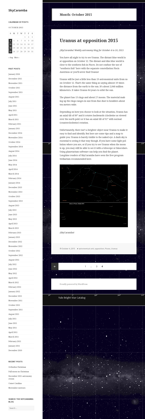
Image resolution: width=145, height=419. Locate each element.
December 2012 (15, 241)
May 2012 (12, 273)
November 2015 (15, 83)
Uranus (114, 248)
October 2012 (14, 251)
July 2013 (12, 210)
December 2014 (15, 133)
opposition (99, 248)
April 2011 (12, 332)
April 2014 (12, 169)
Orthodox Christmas (17, 367)
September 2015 (15, 92)
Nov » (16, 57)
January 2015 (14, 128)
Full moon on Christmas (18, 371)
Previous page (54, 266)
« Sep (10, 57)
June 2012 (12, 269)
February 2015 (14, 124)
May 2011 (12, 328)
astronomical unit (86, 248)
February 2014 (14, 178)
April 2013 (12, 223)
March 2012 (13, 282)
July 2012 (12, 264)
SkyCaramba (17, 10)
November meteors (16, 388)
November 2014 (15, 137)
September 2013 (15, 201)
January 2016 (14, 74)
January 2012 (14, 291)
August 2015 (13, 97)
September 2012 (15, 255)
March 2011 (13, 337)
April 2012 (12, 278)
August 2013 (13, 205)
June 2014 (12, 160)
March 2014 (13, 174)
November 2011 (15, 300)
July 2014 (12, 155)
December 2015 (15, 78)
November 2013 (15, 192)
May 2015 (12, 110)
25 (10, 51)
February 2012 (14, 287)
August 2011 (13, 314)
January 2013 (14, 237)
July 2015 (12, 101)
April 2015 (12, 115)
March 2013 (13, 228)
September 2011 (15, 309)
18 (10, 48)
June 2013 (12, 214)
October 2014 (14, 142)
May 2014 (12, 164)
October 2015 (14, 87)
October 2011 (14, 305)
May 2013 (12, 219)
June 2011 (12, 323)
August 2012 (13, 260)
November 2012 (15, 246)
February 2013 (14, 232)
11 (10, 44)
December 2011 (15, 296)
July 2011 (12, 318)
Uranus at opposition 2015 (89, 40)
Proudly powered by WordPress (73, 284)
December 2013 (15, 187)
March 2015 (13, 119)
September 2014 (15, 146)
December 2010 (15, 350)
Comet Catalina (15, 383)
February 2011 (14, 341)
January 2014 (14, 183)
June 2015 (12, 106)
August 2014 (13, 151)
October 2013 (14, 196)
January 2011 (14, 346)
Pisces (107, 248)
